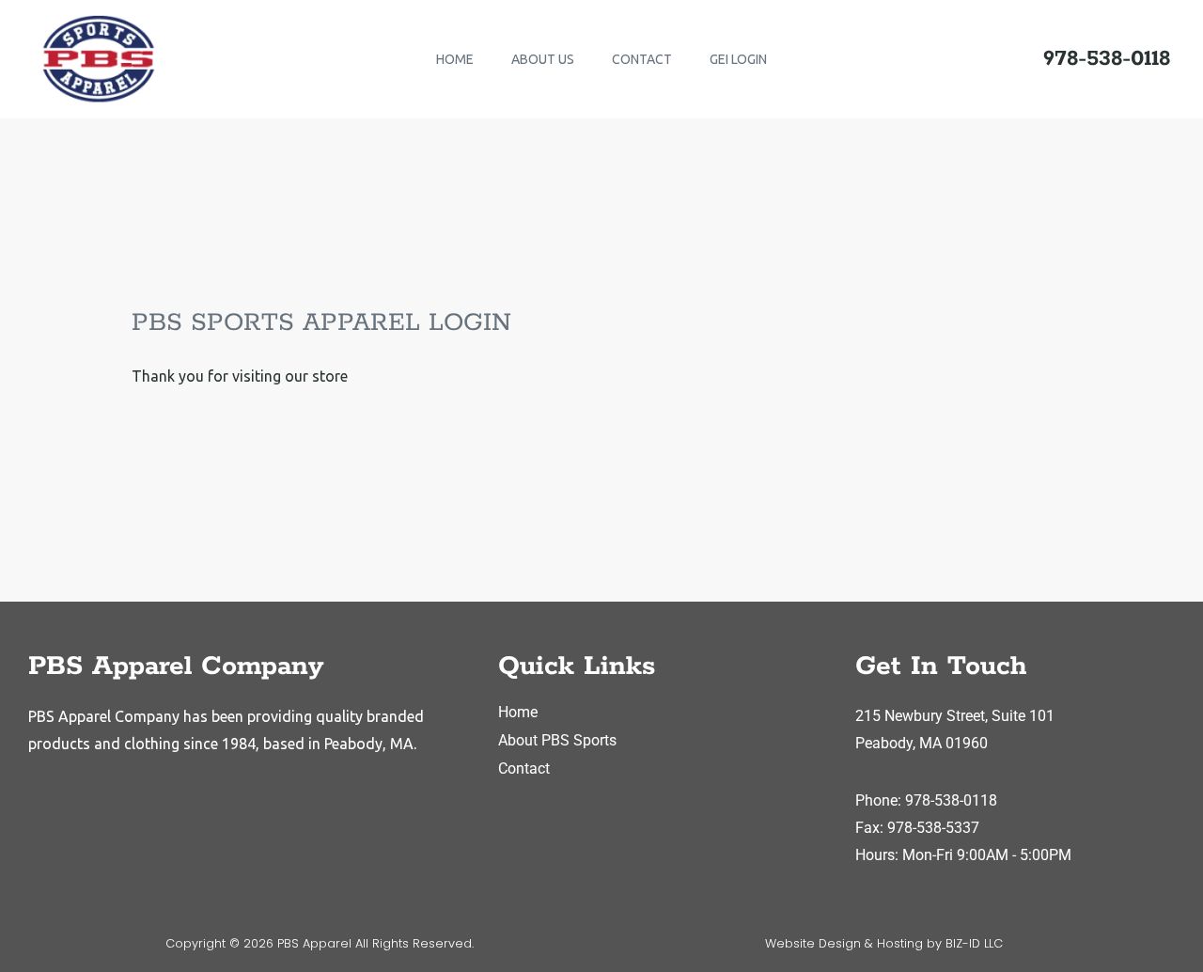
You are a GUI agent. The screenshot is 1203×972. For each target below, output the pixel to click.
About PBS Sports (557, 740)
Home (518, 712)
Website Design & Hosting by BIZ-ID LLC (884, 943)
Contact (524, 768)
